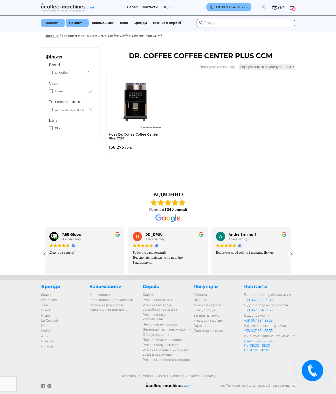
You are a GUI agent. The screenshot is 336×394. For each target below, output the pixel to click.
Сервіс (133, 7)
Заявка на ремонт (208, 315)
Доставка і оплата (208, 331)
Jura (44, 305)
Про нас (200, 300)
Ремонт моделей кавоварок (166, 360)
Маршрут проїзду (208, 320)
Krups (46, 315)
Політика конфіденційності (143, 376)
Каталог (51, 23)
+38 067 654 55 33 (258, 300)
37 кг (58, 128)
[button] (278, 7)
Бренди (140, 23)
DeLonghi (49, 300)
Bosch (46, 310)
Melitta (46, 331)
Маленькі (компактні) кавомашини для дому (108, 307)
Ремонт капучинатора (161, 345)
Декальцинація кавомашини (167, 329)
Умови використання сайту (192, 376)
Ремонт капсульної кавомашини (158, 317)
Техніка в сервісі (166, 23)
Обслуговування (157, 335)
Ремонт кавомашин (159, 300)
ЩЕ (167, 7)
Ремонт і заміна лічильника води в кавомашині (166, 352)
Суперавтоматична (70, 109)
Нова (59, 91)
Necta (46, 326)
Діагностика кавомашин (163, 340)
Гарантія (200, 326)
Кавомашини (103, 23)
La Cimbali (49, 320)
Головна (52, 36)
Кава (124, 23)
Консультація (204, 310)
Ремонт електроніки (160, 324)
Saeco (46, 295)
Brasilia (47, 341)
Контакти (150, 7)
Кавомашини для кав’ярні (111, 300)
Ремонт (75, 23)
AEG (44, 336)
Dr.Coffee (62, 72)
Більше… (48, 346)
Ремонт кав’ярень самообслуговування (160, 307)
